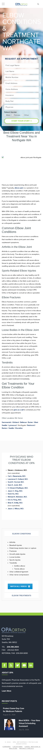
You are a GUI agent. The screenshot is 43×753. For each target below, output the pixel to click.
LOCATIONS (18, 746)
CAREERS (7, 746)
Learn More (6, 691)
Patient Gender (10, 112)
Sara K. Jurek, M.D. (15, 485)
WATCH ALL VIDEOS (18, 586)
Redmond (31, 425)
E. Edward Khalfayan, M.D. (18, 488)
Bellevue (23, 422)
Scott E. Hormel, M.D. (16, 482)
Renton (4, 428)
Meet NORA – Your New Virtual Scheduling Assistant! (29, 723)
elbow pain (19, 188)
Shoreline (18, 428)
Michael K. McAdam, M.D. (17, 497)
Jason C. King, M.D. (15, 491)
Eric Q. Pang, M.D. (15, 500)
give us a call (19, 410)
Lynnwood (12, 425)
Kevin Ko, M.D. (13, 494)
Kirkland (16, 422)
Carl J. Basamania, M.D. (17, 476)
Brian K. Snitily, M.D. (15, 503)
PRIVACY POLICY (26, 748)
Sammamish (6, 422)
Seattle (11, 428)
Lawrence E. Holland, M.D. (18, 479)
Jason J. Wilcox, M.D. (16, 509)
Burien (30, 422)
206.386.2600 (13, 647)
